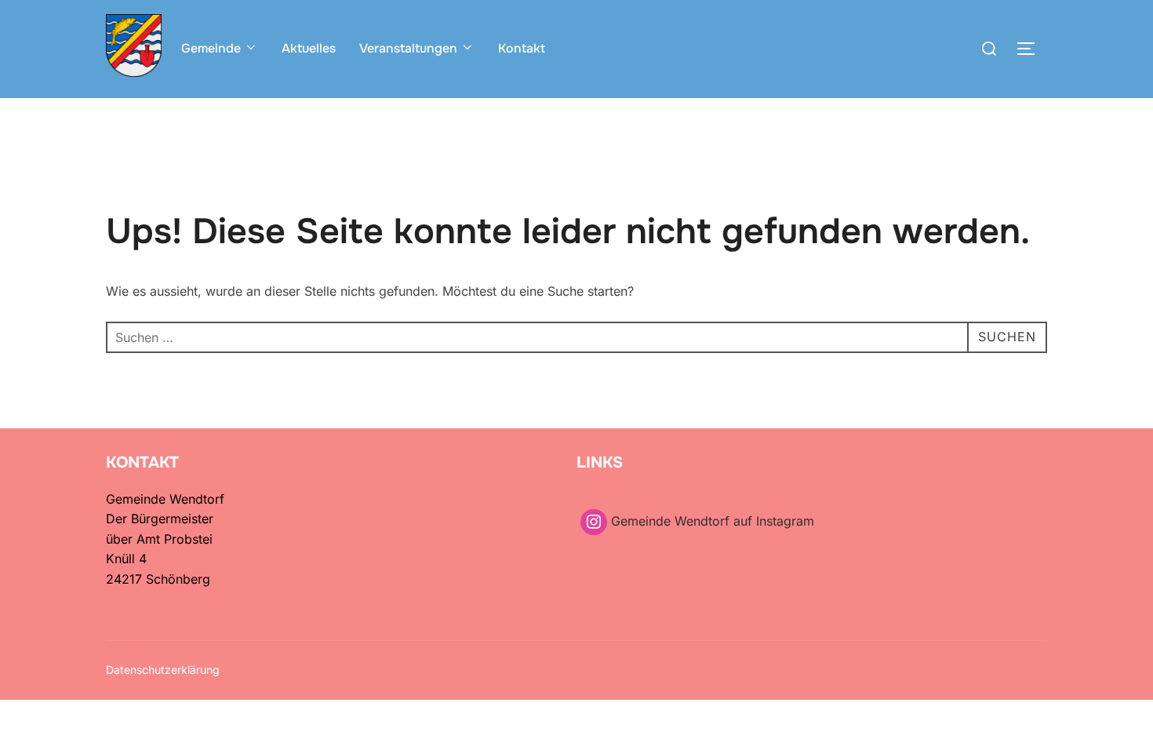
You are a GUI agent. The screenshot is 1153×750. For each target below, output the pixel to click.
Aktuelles (309, 48)
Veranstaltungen (408, 48)
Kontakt (521, 48)
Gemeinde (211, 48)
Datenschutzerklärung (163, 669)
